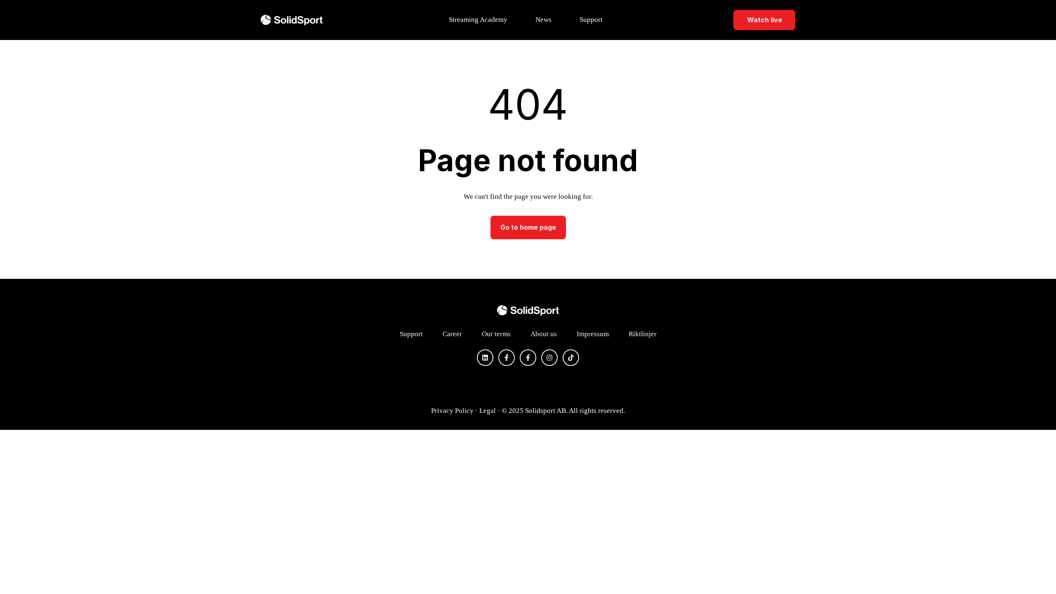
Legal (487, 411)
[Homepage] (292, 20)
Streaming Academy (478, 20)
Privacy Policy (452, 411)
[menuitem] (480, 19)
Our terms (496, 334)
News (543, 20)
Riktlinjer (643, 334)
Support (591, 20)
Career (452, 334)
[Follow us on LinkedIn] (485, 357)
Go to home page (528, 227)
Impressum (593, 334)
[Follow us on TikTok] (571, 357)
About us (543, 334)
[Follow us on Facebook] (506, 357)
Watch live (764, 20)
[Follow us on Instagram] (549, 357)
